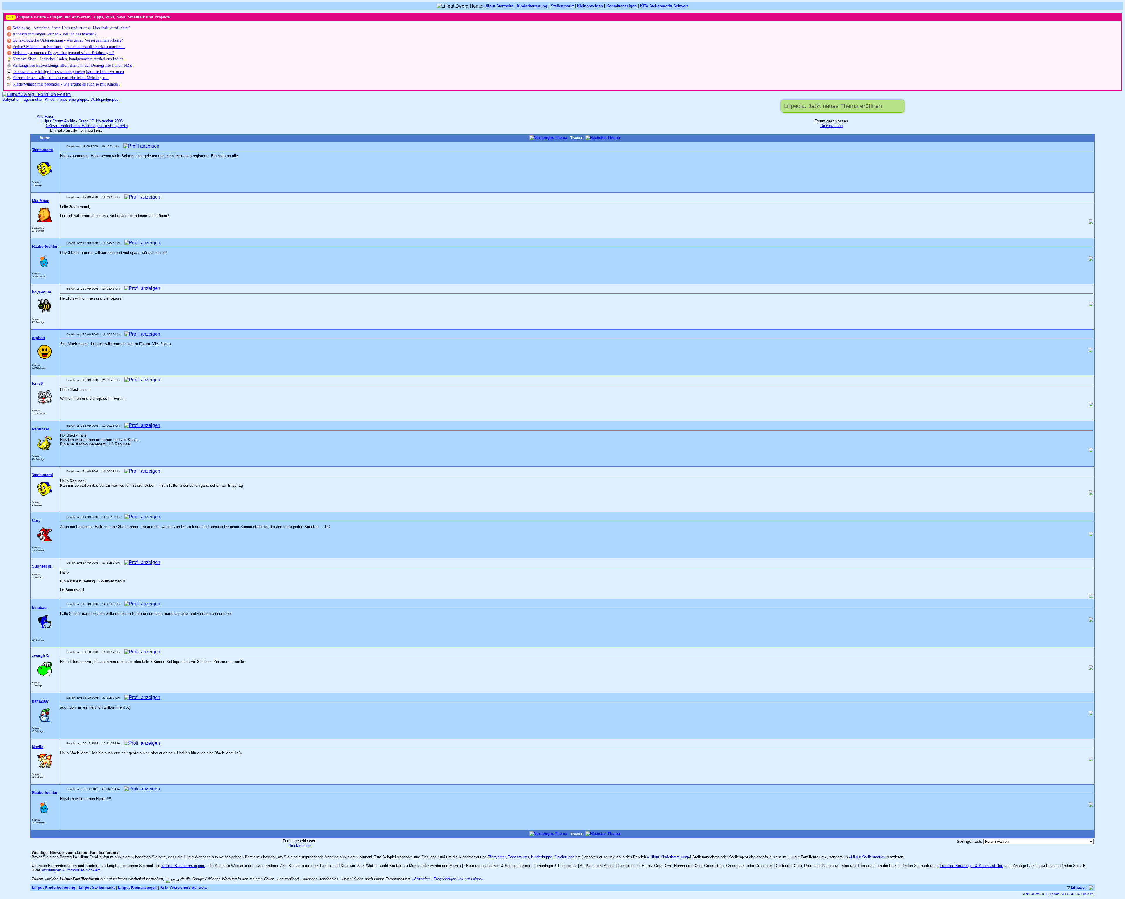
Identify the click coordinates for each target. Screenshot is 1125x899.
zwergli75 (40, 655)
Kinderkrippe (55, 99)
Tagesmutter (32, 99)
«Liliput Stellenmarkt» (867, 857)
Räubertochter (44, 246)
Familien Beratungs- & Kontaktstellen (971, 866)
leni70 (37, 383)
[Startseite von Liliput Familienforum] (36, 94)
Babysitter (10, 99)
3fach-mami (42, 150)
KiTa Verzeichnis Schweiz (183, 887)
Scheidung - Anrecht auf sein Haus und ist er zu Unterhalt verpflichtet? (71, 28)
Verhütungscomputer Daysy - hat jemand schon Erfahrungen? (63, 53)
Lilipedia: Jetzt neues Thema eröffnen (833, 106)
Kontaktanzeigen (621, 6)
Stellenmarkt (562, 6)
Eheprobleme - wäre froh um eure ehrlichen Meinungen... (61, 78)
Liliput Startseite (498, 6)
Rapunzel (40, 429)
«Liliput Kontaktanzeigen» (183, 866)
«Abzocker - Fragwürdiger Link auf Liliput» (447, 879)
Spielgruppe (78, 99)
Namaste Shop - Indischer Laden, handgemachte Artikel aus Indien (68, 59)
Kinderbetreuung (532, 6)
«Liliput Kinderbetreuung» (668, 857)
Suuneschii (42, 566)
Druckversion (831, 126)
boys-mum (41, 292)
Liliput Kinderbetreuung (53, 887)
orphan (38, 338)
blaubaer (40, 607)
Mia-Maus (40, 201)
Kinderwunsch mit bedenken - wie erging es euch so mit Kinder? (66, 84)
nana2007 (40, 701)
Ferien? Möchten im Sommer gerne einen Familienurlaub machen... (69, 47)
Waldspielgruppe (104, 99)
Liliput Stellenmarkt (97, 887)
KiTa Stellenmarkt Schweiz (664, 6)
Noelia (37, 747)
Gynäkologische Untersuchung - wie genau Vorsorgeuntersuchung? (68, 40)
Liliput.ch (1078, 887)
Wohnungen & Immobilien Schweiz (70, 870)
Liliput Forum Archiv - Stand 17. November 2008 (82, 121)
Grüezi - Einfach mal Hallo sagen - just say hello (87, 126)
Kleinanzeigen (590, 6)
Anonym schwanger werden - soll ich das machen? (54, 34)
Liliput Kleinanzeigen (137, 887)
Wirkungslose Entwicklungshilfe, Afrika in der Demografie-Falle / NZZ (72, 65)
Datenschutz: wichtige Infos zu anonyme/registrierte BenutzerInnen (68, 71)
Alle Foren (45, 116)
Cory (36, 520)
